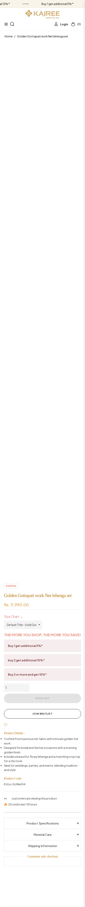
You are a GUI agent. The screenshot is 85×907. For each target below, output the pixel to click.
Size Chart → (13, 616)
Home (9, 36)
